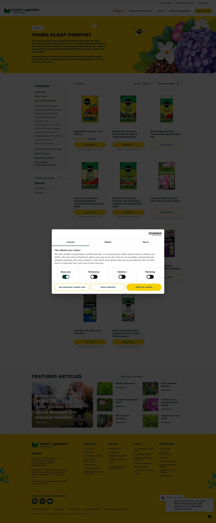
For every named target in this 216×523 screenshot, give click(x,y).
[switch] (94, 277)
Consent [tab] (70, 242)
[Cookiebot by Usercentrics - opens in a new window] (151, 234)
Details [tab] (108, 242)
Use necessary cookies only (72, 287)
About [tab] (145, 242)
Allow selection (108, 287)
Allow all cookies (144, 287)
